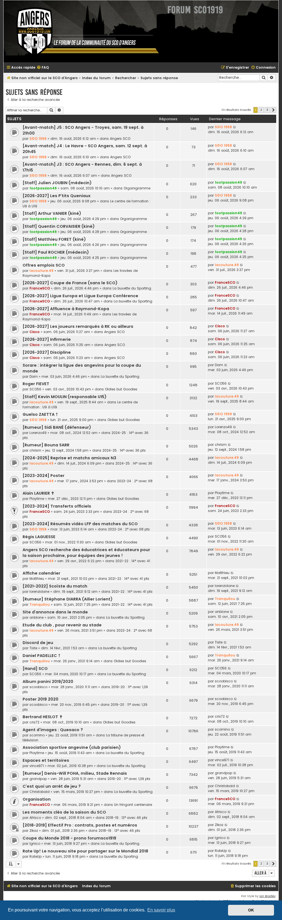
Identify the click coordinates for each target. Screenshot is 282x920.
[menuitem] (43, 67)
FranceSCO (39, 288)
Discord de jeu (38, 642)
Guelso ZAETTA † (40, 414)
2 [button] (261, 110)
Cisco (34, 331)
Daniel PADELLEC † (41, 655)
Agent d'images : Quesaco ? (53, 730)
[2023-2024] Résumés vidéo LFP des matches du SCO (80, 524)
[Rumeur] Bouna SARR (46, 445)
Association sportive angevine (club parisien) (72, 747)
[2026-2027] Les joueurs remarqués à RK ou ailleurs (78, 326)
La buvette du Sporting (132, 288)
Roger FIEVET (36, 384)
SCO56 (35, 389)
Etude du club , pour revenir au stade (62, 625)
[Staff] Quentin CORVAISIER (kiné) (59, 226)
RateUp (35, 856)
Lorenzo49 (38, 432)
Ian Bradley (267, 896)
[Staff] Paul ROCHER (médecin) (56, 252)
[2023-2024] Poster (43, 475)
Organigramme (137, 188)
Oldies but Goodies (121, 389)
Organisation (37, 799)
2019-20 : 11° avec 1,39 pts (128, 778)
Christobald (39, 791)
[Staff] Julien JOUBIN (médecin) (57, 183)
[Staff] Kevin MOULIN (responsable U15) (65, 396)
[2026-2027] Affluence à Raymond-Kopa (66, 309)
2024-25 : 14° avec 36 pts (124, 450)
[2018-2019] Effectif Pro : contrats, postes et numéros (80, 825)
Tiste (33, 648)
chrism (35, 450)
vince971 (36, 765)
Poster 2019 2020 (40, 699)
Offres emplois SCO (44, 265)
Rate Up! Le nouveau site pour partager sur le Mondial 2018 (85, 851)
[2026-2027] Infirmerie (47, 339)
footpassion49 (43, 188)
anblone (36, 617)
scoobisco (38, 687)
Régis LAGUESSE (39, 537)
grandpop (38, 778)
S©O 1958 (38, 138)
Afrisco (35, 817)
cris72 (34, 722)
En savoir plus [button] (161, 910)
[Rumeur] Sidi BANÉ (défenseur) (57, 427)
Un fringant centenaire (133, 804)
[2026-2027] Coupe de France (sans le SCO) (70, 283)
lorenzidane (39, 591)
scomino (37, 735)
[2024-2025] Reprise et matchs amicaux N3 (69, 458)
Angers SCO (120, 138)
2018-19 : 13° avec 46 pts (126, 817)
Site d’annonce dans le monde (55, 612)
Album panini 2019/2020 (48, 681)
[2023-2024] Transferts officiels (57, 506)
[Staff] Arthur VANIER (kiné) (52, 213)
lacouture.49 (41, 270)
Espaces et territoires (46, 760)
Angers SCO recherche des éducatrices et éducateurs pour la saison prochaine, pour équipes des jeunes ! (86, 552)
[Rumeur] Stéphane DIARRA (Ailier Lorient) (68, 599)
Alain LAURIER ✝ (39, 493)
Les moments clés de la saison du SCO (64, 812)
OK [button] (251, 910)
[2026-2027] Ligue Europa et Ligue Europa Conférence (80, 296)
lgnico (34, 843)
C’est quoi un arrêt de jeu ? (52, 786)
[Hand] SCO (35, 668)
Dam (33, 376)
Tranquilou (39, 604)
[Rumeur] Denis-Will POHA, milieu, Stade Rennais (75, 773)
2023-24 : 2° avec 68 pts (129, 529)
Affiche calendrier (41, 573)
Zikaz (33, 830)
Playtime (36, 498)
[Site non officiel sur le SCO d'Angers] (83, 31)
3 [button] (267, 110)
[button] (273, 110)
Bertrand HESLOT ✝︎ (43, 717)
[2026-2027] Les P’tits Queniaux (57, 196)
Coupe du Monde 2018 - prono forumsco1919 (69, 838)
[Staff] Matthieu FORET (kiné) (54, 239)
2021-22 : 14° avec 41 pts (128, 578)
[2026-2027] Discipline (47, 352)
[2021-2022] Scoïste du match (55, 586)
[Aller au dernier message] (235, 127)
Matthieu (36, 578)
